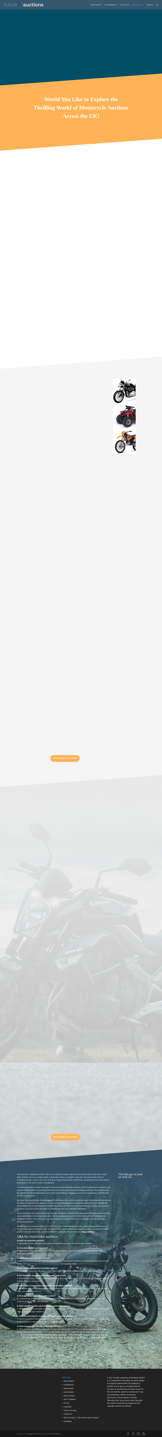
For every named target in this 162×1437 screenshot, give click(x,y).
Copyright (67, 1407)
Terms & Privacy (70, 1410)
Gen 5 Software (70, 1399)
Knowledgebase (110, 5)
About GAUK (68, 1388)
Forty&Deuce (69, 1385)
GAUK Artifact (69, 1396)
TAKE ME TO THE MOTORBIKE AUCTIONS (64, 1346)
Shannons (139, 884)
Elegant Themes (33, 1434)
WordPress (56, 1434)
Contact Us (68, 1414)
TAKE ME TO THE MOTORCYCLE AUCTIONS (81, 126)
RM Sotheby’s (67, 863)
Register (150, 5)
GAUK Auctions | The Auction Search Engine (81, 1417)
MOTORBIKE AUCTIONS (65, 758)
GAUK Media (69, 1392)
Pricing (66, 1403)
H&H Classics (85, 863)
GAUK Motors (96, 5)
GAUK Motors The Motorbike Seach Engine (43, 1264)
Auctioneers (124, 5)
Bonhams (95, 841)
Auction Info (137, 5)
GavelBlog (68, 1421)
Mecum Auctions (113, 841)
